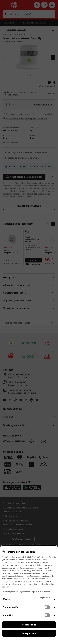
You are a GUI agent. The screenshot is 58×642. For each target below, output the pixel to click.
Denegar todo (29, 633)
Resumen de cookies (42, 592)
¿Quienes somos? (26, 592)
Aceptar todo (29, 624)
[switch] (47, 607)
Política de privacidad (10, 592)
